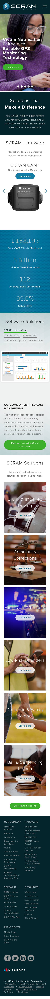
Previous (5, 191)
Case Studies (31, 896)
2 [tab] (22, 86)
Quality (7, 848)
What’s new (30, 892)
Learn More (13, 67)
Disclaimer (23, 992)
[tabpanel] (25, 52)
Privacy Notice (25, 987)
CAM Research (32, 900)
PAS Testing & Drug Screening (32, 862)
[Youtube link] (31, 958)
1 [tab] (18, 86)
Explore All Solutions (25, 805)
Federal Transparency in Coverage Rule (12, 875)
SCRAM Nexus (11, 892)
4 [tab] (29, 86)
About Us (8, 833)
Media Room (10, 932)
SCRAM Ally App (12, 917)
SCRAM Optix (10, 906)
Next (44, 191)
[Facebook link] (7, 958)
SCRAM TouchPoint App (11, 911)
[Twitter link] (15, 958)
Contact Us (10, 984)
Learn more (25, 176)
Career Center (11, 851)
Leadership (9, 837)
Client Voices (31, 918)
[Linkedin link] (23, 958)
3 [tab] (25, 86)
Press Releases (11, 936)
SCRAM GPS (31, 837)
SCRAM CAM (31, 827)
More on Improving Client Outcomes (25, 445)
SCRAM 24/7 (10, 902)
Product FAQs (31, 904)
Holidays (29, 914)
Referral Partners (12, 855)
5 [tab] (32, 86)
